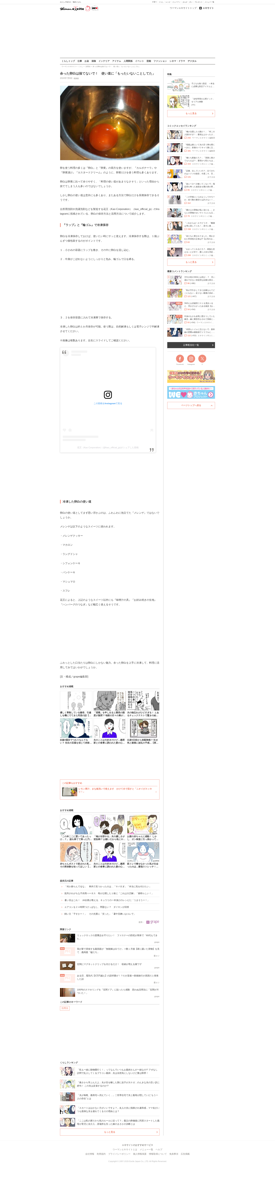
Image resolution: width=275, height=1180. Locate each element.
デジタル (192, 61)
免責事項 (173, 1154)
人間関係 (128, 61)
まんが (185, 2)
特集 (169, 74)
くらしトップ (68, 61)
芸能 (149, 61)
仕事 (80, 61)
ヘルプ (159, 1149)
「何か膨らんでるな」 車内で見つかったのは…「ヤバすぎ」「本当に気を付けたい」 (107, 886)
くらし (161, 2)
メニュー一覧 (209, 2)
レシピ (168, 2)
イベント (139, 61)
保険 (94, 61)
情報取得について (158, 1154)
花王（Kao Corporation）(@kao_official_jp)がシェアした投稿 (108, 447)
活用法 (64, 1008)
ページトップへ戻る (191, 405)
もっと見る (109, 1132)
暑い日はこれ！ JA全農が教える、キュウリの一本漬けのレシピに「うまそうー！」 (106, 900)
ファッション (160, 61)
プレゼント (199, 2)
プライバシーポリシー (119, 1154)
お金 (87, 61)
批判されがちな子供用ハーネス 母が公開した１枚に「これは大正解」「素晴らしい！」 (109, 893)
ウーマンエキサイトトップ (183, 8)
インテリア (104, 61)
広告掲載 (185, 1154)
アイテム (116, 61)
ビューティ (176, 2)
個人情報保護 (139, 1154)
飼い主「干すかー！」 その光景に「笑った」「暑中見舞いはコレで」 (100, 914)
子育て (154, 2)
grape (76, 78)
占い (191, 2)
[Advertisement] (137, 35)
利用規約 (101, 1154)
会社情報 (89, 1154)
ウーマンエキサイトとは (125, 1149)
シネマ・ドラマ (177, 61)
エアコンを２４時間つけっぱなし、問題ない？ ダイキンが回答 (96, 907)
